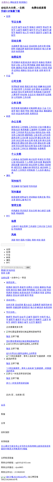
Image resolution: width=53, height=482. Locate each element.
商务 (34, 240)
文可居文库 (12, 446)
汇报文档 (15, 148)
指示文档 (29, 146)
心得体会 (15, 159)
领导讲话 (15, 127)
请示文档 (46, 140)
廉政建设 (48, 111)
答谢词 (48, 62)
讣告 (18, 65)
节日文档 (16, 21)
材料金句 (24, 197)
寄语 (31, 295)
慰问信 (48, 65)
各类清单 (20, 51)
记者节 (46, 33)
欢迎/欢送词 (26, 62)
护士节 (39, 30)
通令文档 (33, 143)
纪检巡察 (33, 108)
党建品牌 (20, 49)
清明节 (39, 27)
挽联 (43, 65)
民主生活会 (30, 132)
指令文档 (37, 146)
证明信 (17, 70)
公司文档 (16, 81)
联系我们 (23, 2)
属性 (8, 175)
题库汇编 (20, 200)
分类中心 (6, 2)
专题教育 (42, 148)
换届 (36, 111)
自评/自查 (37, 162)
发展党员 (34, 113)
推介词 (45, 49)
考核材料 (20, 213)
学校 (27, 111)
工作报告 (24, 127)
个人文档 (16, 154)
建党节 (46, 30)
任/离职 (41, 165)
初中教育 (7, 449)
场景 (13, 221)
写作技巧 (16, 181)
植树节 (26, 30)
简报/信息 (15, 130)
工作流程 (27, 89)
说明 (41, 70)
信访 (13, 113)
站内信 (12, 270)
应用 (8, 16)
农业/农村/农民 (22, 113)
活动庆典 (33, 46)
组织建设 (24, 108)
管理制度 (15, 86)
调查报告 (33, 148)
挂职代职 (24, 165)
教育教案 (25, 130)
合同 (33, 89)
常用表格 (37, 92)
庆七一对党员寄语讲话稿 (17, 383)
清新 (13, 240)
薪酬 (40, 86)
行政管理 (46, 92)
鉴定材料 (44, 167)
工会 (44, 108)
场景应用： (11, 282)
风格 (13, 234)
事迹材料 (47, 162)
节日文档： (11, 312)
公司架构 (18, 97)
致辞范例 (29, 49)
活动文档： (11, 300)
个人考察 (29, 162)
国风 (23, 240)
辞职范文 (35, 167)
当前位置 (5, 278)
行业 (8, 76)
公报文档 (20, 135)
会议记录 (33, 138)
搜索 (28, 267)
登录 (3, 273)
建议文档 (42, 138)
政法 (40, 108)
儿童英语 (40, 446)
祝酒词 (31, 68)
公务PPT (15, 226)
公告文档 (37, 135)
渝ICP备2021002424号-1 (17, 477)
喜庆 (43, 240)
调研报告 (29, 135)
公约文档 (46, 135)
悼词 (13, 65)
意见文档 (20, 146)
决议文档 (20, 140)
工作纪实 (24, 148)
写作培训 (33, 186)
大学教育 (15, 449)
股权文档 (29, 86)
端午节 (32, 30)
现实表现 (20, 162)
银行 (18, 111)
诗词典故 (33, 197)
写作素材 (16, 191)
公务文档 (16, 102)
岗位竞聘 (33, 165)
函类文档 (15, 138)
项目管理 (18, 89)
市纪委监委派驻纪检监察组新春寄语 (22, 341)
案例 (38, 89)
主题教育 (15, 46)
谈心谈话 (42, 210)
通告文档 (24, 143)
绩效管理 (40, 94)
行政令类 (46, 146)
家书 (46, 70)
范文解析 (42, 130)
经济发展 (15, 108)
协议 (35, 86)
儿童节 (19, 30)
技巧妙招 (24, 186)
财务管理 (29, 92)
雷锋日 (32, 27)
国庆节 (39, 33)
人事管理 (15, 94)
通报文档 (15, 143)
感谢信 (24, 70)
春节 (20, 27)
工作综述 (20, 132)
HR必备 (23, 94)
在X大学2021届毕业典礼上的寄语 (21, 353)
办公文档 (16, 121)
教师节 (19, 33)
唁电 (13, 68)
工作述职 (32, 226)
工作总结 (33, 127)
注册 (8, 273)
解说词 (40, 307)
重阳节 (39, 322)
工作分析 (27, 97)
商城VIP (5, 270)
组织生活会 (41, 132)
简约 (18, 240)
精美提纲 (15, 197)
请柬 (38, 65)
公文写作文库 (23, 446)
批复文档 (37, 140)
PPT (8, 216)
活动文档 (16, 40)
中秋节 (32, 33)
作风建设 (15, 210)
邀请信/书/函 (21, 68)
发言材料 (24, 159)
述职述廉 (15, 165)
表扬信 (42, 62)
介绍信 (44, 68)
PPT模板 (23, 449)
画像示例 (27, 167)
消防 (32, 111)
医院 (23, 111)
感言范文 (18, 167)
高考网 (33, 446)
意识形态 (24, 210)
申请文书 (42, 159)
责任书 (21, 92)
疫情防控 (37, 49)
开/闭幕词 (15, 62)
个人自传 (40, 170)
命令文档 (29, 140)
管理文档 (16, 205)
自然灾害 (42, 46)
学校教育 (18, 229)
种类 (8, 116)
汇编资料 (33, 130)
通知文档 (42, 143)
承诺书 (23, 287)
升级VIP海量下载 (10, 11)
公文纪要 (24, 138)
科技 (39, 240)
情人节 (26, 33)
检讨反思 (33, 159)
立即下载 (15, 336)
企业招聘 (45, 89)
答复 (36, 70)
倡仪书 (35, 62)
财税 (22, 86)
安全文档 (33, 210)
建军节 (12, 319)
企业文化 (32, 94)
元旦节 (14, 27)
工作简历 (22, 170)
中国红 (28, 240)
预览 (8, 336)
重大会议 (24, 46)
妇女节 (26, 27)
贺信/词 (30, 70)
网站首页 (14, 2)
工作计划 (41, 226)
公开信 (24, 65)
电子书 (28, 200)
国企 (41, 111)
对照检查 (31, 170)
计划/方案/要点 (44, 127)
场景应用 (16, 57)
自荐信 (37, 68)
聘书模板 (31, 65)
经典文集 (42, 197)
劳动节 (46, 27)
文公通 (4, 446)
